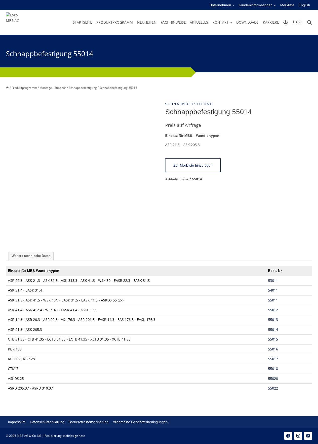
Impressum (17, 422)
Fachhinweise (173, 22)
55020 (273, 378)
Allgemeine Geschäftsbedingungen (140, 422)
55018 (273, 368)
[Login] (285, 22)
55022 (273, 388)
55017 (273, 358)
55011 (273, 300)
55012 (273, 309)
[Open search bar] (309, 22)
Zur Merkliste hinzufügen (192, 165)
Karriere (271, 22)
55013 (273, 319)
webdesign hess (74, 436)
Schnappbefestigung (189, 103)
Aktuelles (199, 22)
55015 (273, 339)
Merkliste (287, 5)
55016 (273, 349)
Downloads (247, 22)
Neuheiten (147, 22)
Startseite (82, 22)
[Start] (7, 88)
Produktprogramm (114, 22)
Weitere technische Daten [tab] (31, 256)
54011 (273, 290)
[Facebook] (288, 436)
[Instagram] (298, 436)
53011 (273, 280)
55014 (273, 329)
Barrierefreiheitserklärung (89, 422)
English (304, 5)
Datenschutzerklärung (47, 422)
